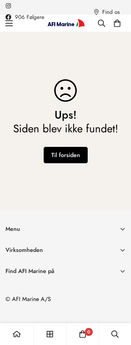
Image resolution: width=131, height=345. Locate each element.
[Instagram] (8, 6)
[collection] (49, 334)
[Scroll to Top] (118, 306)
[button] (117, 23)
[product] (16, 334)
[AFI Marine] (65, 23)
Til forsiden (65, 155)
